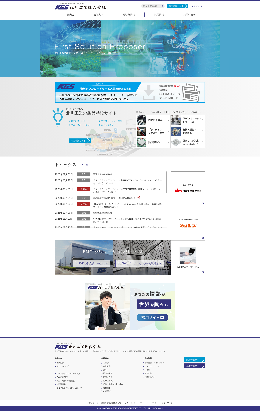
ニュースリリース (152, 366)
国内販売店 (107, 377)
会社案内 (98, 14)
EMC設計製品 (62, 377)
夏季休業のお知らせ (102, 174)
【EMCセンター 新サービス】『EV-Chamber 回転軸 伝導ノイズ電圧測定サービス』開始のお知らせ (127, 205)
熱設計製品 (61, 384)
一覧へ (87, 165)
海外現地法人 (108, 381)
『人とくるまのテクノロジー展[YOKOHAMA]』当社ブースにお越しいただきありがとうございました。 (127, 190)
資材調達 (106, 388)
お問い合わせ (150, 377)
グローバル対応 (63, 366)
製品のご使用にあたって (111, 403)
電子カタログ (107, 125)
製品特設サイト (176, 6)
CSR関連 (107, 391)
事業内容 (69, 14)
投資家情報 (129, 14)
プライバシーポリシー (149, 403)
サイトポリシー (131, 403)
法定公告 (148, 373)
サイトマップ (167, 403)
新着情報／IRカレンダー (154, 363)
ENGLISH (198, 6)
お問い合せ (189, 14)
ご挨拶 (106, 363)
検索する (162, 6)
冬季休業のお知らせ (102, 212)
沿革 (105, 370)
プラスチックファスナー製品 (68, 374)
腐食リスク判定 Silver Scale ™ (69, 388)
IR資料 (147, 370)
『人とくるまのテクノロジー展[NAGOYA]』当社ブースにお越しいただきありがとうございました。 (127, 182)
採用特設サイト (193, 365)
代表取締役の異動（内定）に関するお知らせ (114, 198)
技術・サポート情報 (80, 125)
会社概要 (106, 366)
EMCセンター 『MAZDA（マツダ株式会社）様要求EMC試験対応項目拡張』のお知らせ (127, 220)
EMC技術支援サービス (91, 263)
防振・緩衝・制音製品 (66, 381)
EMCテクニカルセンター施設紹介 (140, 263)
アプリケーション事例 (111, 121)
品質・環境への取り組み (113, 384)
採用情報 (159, 14)
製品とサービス (78, 121)
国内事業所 (107, 373)
